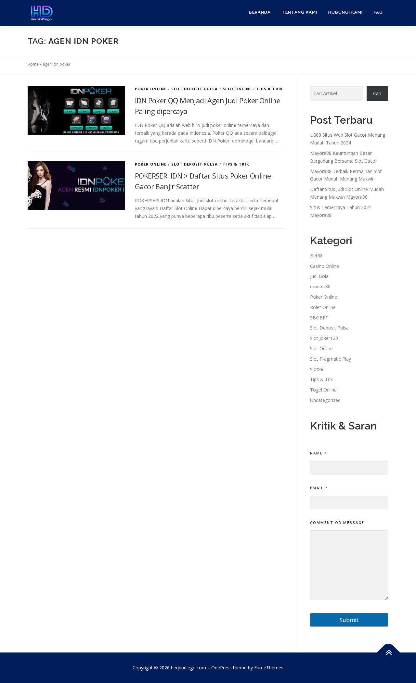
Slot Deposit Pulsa (194, 88)
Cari (377, 93)
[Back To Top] (388, 652)
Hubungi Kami (345, 12)
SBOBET (319, 318)
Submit (349, 620)
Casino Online (324, 266)
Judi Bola (319, 276)
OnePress (221, 667)
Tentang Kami (299, 12)
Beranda (260, 12)
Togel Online (323, 390)
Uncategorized (325, 400)
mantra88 (320, 286)
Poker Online (150, 88)
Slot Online (237, 88)
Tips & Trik (269, 88)
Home (33, 64)
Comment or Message (337, 522)
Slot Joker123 (324, 338)
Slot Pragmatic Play (330, 359)
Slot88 (316, 369)
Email (318, 487)
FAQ (378, 12)
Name (318, 453)
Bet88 (316, 256)
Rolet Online (323, 307)
